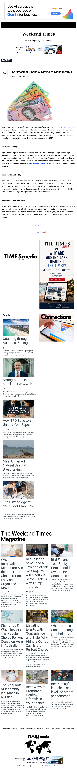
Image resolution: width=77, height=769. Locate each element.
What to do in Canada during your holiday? (62, 630)
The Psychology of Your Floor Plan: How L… (18, 506)
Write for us (22, 728)
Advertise (40, 728)
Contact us (6, 728)
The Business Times (68, 728)
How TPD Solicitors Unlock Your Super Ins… (17, 425)
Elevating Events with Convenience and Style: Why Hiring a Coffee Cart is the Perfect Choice (37, 638)
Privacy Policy (31, 728)
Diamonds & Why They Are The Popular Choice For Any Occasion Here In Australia (12, 636)
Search (47, 728)
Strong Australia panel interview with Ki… (17, 384)
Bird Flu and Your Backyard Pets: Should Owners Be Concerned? (62, 568)
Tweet (36, 233)
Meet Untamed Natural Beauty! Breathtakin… (14, 465)
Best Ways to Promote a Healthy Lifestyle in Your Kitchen (36, 695)
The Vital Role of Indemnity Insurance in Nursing (11, 691)
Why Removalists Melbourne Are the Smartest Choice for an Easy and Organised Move (12, 574)
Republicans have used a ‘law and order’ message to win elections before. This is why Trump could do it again (37, 575)
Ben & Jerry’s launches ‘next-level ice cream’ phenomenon (62, 690)
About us (14, 728)
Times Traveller (55, 728)
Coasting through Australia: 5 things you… (16, 343)
